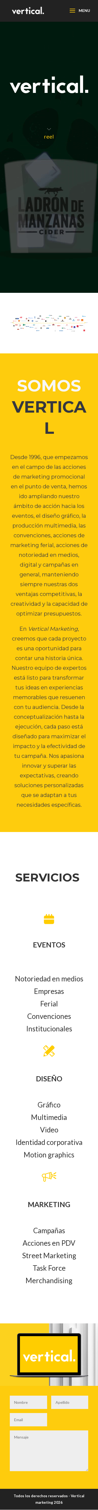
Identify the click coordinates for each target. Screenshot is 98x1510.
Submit (73, 1482)
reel (49, 136)
